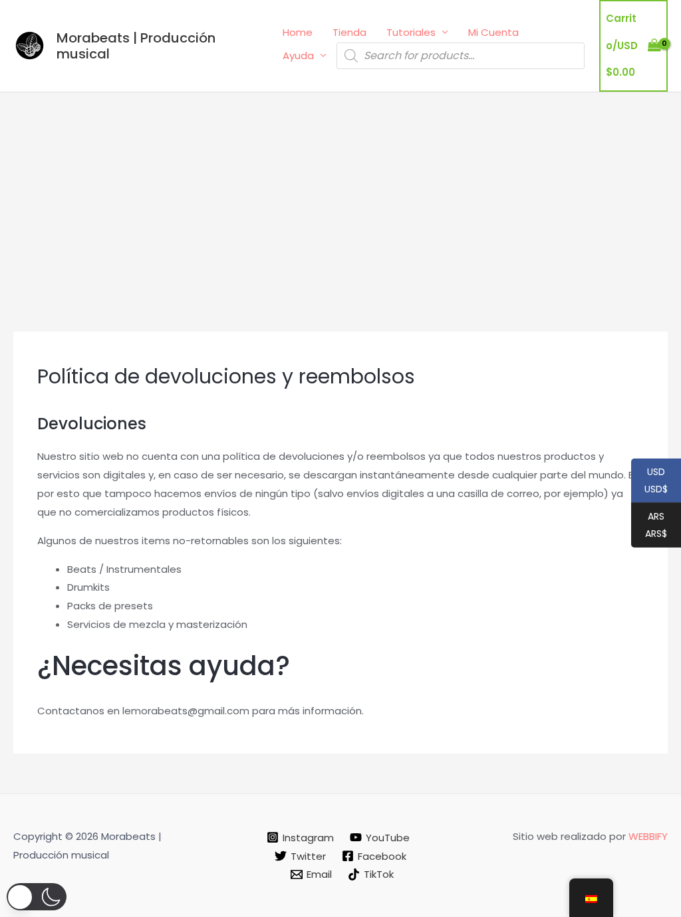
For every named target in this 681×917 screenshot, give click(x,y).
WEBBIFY (648, 836)
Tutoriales (411, 32)
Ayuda (298, 55)
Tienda (349, 32)
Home (298, 32)
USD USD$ (649, 481)
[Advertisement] (340, 192)
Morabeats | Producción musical (136, 46)
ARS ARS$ (649, 526)
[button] (37, 896)
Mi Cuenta (493, 32)
